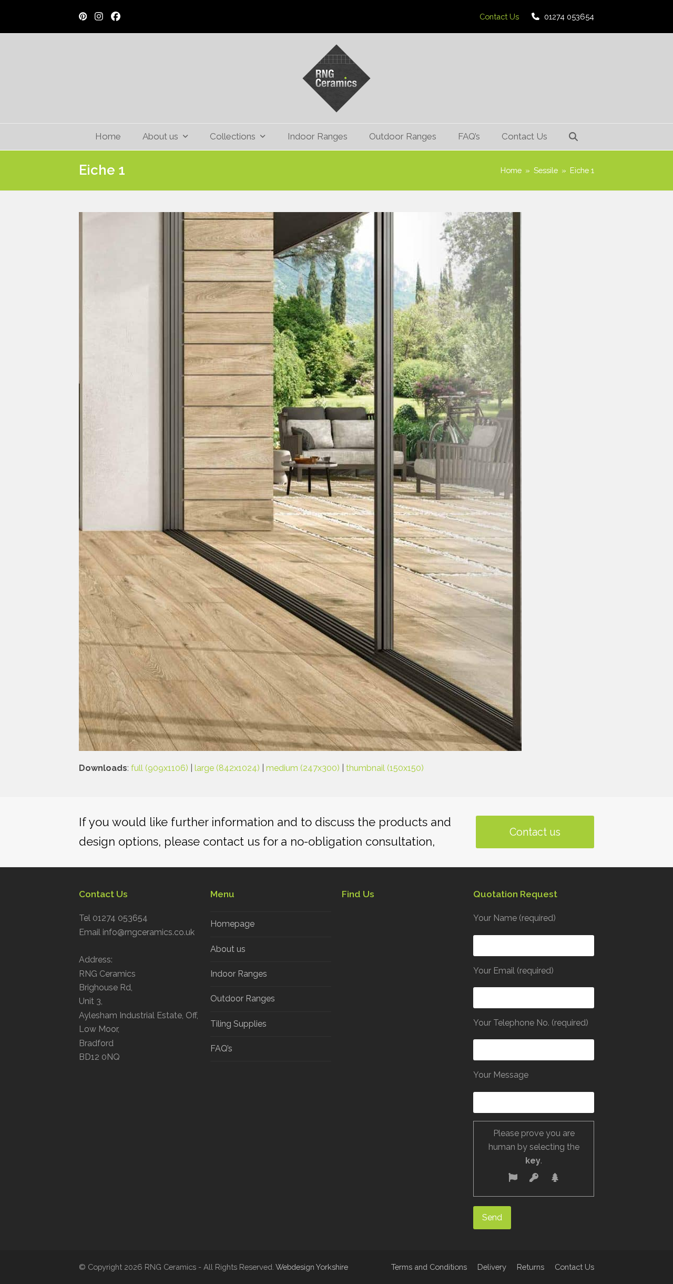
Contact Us (574, 1266)
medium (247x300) (303, 768)
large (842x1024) (227, 768)
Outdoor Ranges (242, 999)
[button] (573, 137)
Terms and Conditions (429, 1266)
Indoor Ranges (238, 974)
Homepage (232, 924)
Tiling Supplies (238, 1024)
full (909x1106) (159, 768)
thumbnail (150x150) (385, 768)
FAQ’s (221, 1049)
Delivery (491, 1266)
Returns (530, 1266)
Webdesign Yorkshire (312, 1266)
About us (228, 949)
